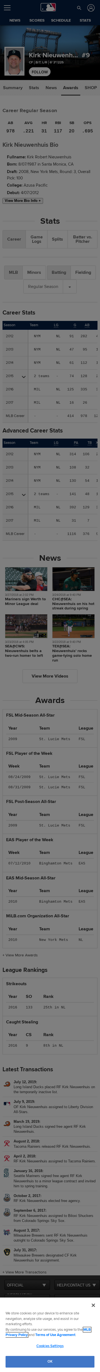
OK (50, 1361)
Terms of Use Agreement (55, 1335)
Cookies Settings (50, 1346)
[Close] (93, 1305)
